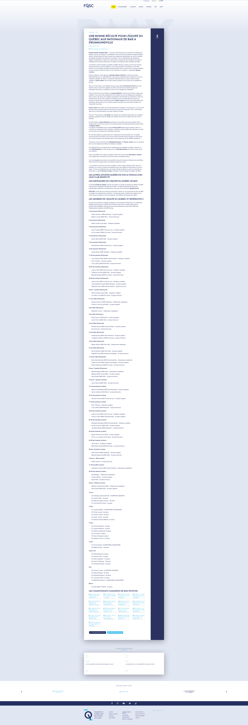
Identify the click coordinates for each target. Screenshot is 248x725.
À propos (111, 712)
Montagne (148, 6)
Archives (137, 717)
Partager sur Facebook (98, 632)
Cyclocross (133, 6)
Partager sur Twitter (116, 632)
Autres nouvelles (124, 648)
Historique (111, 715)
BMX (114, 6)
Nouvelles (91, 32)
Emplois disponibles (139, 715)
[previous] (21, 691)
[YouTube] (123, 703)
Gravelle (141, 6)
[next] (226, 691)
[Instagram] (117, 703)
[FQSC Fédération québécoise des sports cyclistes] (92, 6)
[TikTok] (135, 703)
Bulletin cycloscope (140, 714)
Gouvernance (125, 715)
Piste (155, 6)
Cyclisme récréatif (122, 6)
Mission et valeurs (113, 714)
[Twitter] (129, 703)
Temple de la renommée (127, 719)
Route (161, 6)
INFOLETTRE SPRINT (139, 712)
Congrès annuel (126, 717)
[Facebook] (112, 703)
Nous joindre (112, 717)
